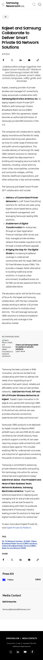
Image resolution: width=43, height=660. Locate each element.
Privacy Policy (11, 643)
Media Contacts (29, 638)
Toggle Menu (3, 5)
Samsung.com (12, 638)
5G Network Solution (14, 541)
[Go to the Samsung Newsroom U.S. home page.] (15, 4)
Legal (19, 643)
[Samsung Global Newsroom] (39, 4)
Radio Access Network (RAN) (14, 548)
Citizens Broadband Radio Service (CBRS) (19, 546)
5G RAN (27, 541)
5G (5, 17)
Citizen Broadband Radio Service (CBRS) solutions (19, 542)
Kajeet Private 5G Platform (18, 528)
